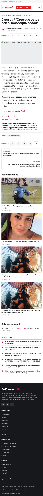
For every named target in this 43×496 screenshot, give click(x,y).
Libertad (4, 470)
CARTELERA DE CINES (8, 446)
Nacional (4, 476)
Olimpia (3, 467)
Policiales (4, 423)
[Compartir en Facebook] (18, 35)
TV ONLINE (5, 452)
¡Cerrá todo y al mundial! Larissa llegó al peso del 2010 (20, 241)
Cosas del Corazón (14, 135)
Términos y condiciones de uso (10, 493)
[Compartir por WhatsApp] (12, 35)
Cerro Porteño (6, 464)
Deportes (4, 420)
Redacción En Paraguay (14, 28)
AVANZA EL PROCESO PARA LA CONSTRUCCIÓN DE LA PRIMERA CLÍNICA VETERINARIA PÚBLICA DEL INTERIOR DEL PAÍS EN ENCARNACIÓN (23, 360)
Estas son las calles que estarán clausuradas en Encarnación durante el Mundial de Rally (23, 372)
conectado (22, 328)
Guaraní (3, 473)
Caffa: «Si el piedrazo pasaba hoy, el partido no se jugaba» (18, 207)
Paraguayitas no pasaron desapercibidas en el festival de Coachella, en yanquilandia (20, 276)
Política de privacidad (7, 490)
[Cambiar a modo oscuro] (39, 7)
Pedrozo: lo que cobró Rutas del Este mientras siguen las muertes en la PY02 (22, 366)
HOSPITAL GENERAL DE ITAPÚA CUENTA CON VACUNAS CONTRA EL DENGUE (23, 354)
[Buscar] (34, 7)
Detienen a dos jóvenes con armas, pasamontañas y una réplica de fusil (23, 342)
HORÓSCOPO (5, 449)
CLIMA (3, 455)
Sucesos (4, 432)
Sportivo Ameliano (7, 479)
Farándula (4, 429)
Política (3, 417)
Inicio (3, 15)
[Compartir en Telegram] (30, 35)
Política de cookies (21, 490)
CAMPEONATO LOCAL (8, 444)
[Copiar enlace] (36, 35)
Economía (4, 426)
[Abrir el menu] (2, 7)
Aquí (23, 111)
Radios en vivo (24, 7)
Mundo (3, 434)
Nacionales (5, 414)
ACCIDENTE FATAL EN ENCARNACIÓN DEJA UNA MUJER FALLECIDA (23, 348)
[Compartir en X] (24, 35)
